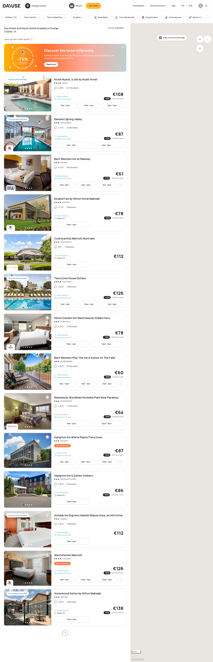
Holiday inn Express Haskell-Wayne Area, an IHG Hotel (65, 529)
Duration (77, 17)
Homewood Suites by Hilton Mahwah (65, 607)
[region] (171, 342)
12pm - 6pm (106, 344)
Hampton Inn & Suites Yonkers (65, 489)
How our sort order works (17, 39)
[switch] (101, 17)
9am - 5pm (71, 145)
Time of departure (54, 17)
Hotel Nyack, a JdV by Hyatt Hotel (65, 93)
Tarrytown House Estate (65, 292)
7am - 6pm (64, 462)
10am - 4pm (89, 105)
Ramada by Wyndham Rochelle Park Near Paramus (65, 411)
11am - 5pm (107, 384)
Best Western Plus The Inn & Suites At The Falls (65, 371)
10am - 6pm (71, 224)
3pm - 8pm (112, 304)
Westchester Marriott (65, 568)
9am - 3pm (85, 384)
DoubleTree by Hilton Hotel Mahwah (65, 212)
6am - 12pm (64, 384)
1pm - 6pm (107, 185)
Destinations (138, 5)
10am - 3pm (71, 619)
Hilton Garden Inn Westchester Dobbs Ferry (65, 332)
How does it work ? (158, 5)
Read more (51, 64)
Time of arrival (30, 17)
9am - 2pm (85, 185)
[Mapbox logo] (137, 659)
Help (173, 5)
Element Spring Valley (65, 133)
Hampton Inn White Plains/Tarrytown (65, 450)
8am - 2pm (65, 105)
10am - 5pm (71, 264)
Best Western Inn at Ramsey (65, 173)
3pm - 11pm (112, 105)
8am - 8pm (64, 185)
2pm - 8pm (106, 145)
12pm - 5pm (106, 423)
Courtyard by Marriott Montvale (65, 252)
